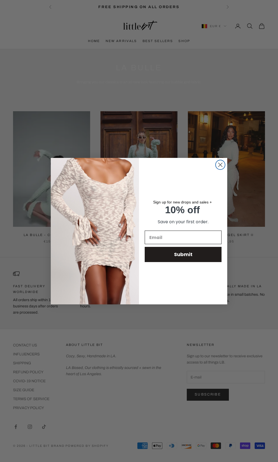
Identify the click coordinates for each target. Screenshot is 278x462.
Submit (183, 254)
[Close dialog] (220, 165)
